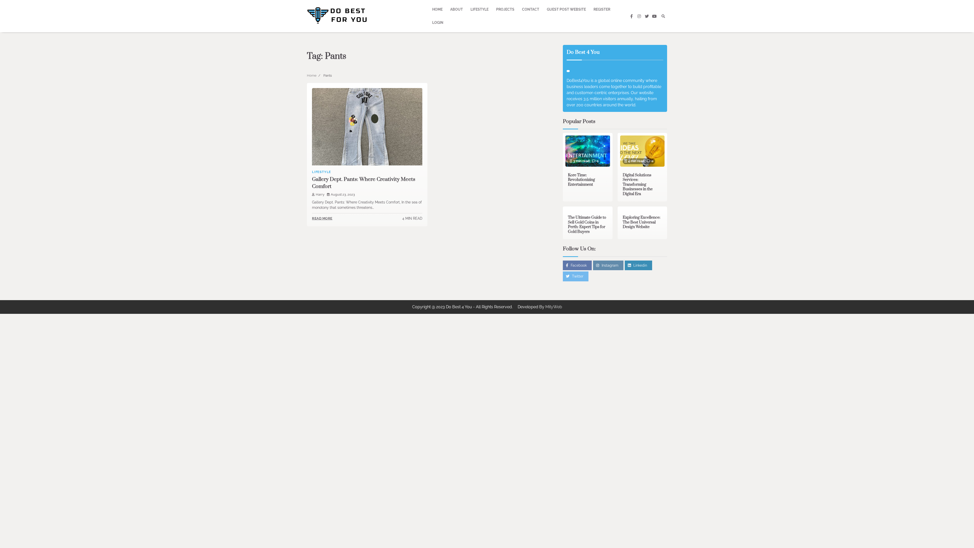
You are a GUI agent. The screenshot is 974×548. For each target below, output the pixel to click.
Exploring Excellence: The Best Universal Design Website (641, 222)
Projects (505, 9)
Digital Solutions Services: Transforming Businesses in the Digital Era (638, 184)
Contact (530, 9)
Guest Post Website (566, 9)
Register (602, 9)
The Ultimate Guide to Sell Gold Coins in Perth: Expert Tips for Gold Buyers (587, 224)
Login (437, 23)
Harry (320, 194)
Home (437, 9)
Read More (322, 218)
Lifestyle (480, 9)
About (456, 9)
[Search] (663, 16)
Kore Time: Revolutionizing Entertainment (581, 180)
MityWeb (553, 306)
